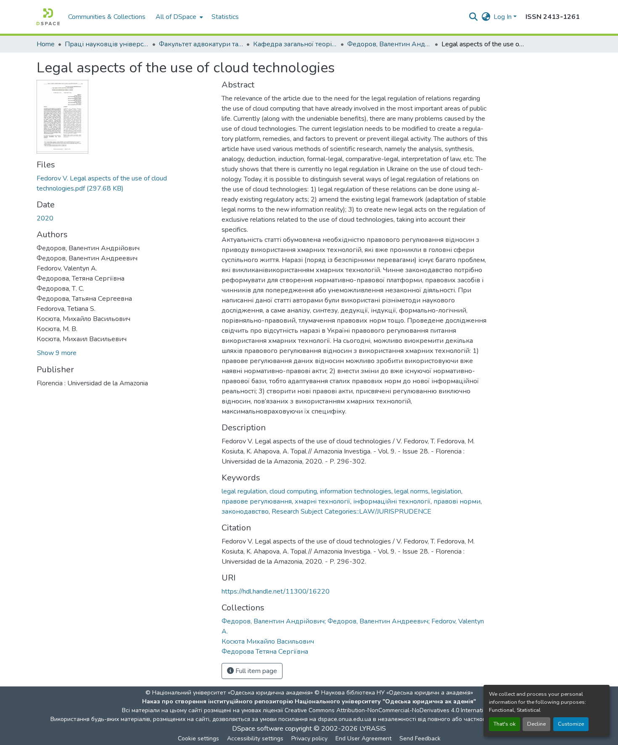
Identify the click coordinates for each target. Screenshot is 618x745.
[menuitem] (178, 17)
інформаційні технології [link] (391, 501)
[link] (124, 183)
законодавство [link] (245, 511)
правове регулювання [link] (257, 501)
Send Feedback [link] (420, 738)
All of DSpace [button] (176, 16)
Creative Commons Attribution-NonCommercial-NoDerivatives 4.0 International (390, 710)
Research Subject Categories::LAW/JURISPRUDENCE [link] (351, 511)
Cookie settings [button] (198, 738)
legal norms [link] (411, 491)
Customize (571, 724)
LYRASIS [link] (372, 728)
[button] (48, 16)
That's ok (504, 724)
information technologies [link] (355, 491)
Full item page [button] (255, 671)
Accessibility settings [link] (255, 738)
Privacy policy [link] (309, 738)
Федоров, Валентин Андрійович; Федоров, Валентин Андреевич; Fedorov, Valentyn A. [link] (389, 44)
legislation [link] (446, 491)
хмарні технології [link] (322, 501)
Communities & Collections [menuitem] (106, 16)
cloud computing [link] (293, 491)
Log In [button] (503, 16)
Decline (536, 724)
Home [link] (46, 44)
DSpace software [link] (257, 728)
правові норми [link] (457, 501)
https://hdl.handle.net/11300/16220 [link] (276, 591)
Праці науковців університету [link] (107, 44)
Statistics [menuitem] (225, 16)
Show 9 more (57, 353)
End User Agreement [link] (363, 738)
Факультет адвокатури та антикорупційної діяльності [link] (201, 44)
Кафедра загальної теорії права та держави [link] (295, 44)
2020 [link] (45, 218)
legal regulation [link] (244, 491)
